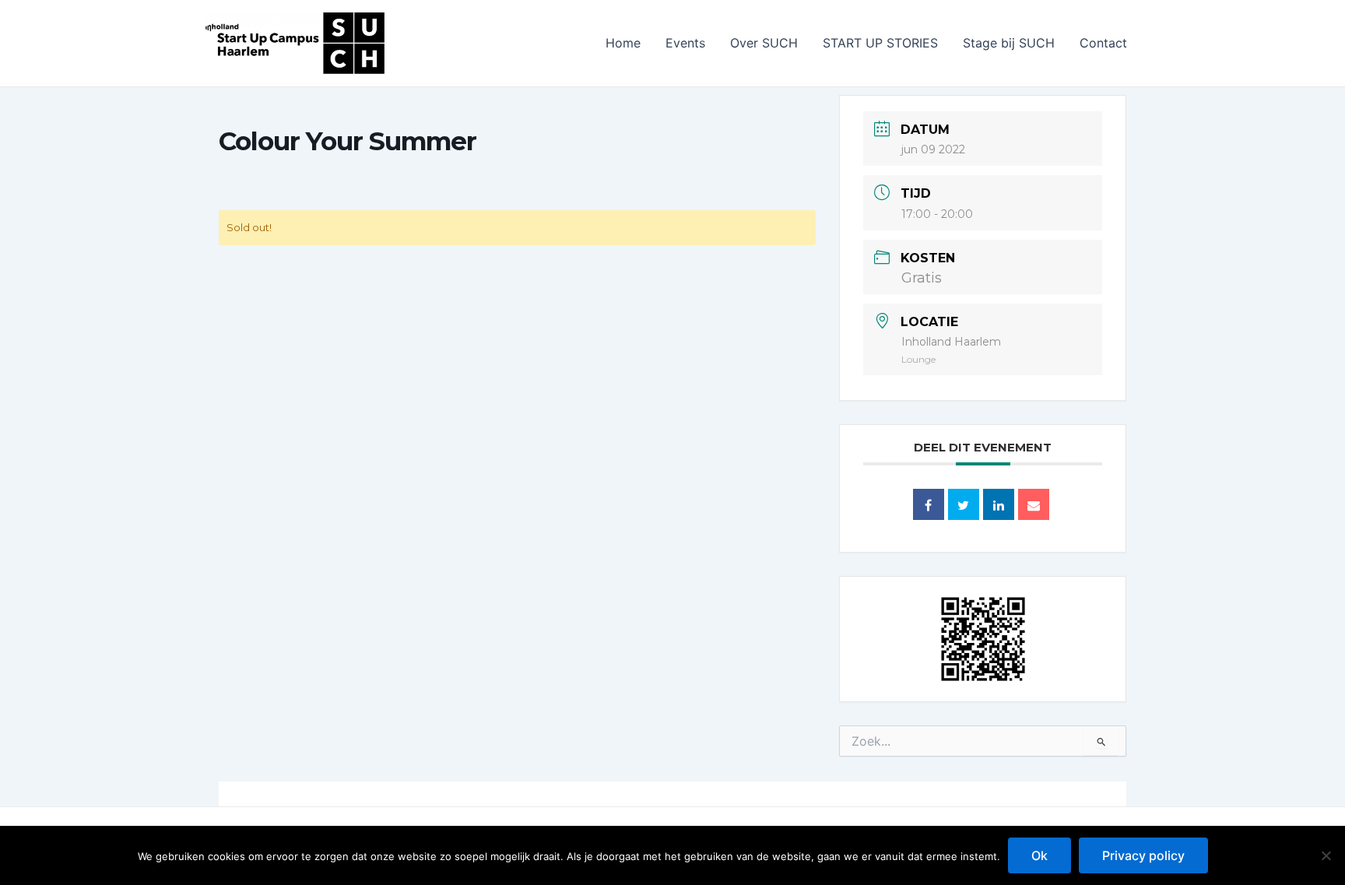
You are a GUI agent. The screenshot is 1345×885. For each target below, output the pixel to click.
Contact (1103, 43)
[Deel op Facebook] (928, 504)
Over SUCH (764, 43)
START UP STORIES (880, 43)
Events (685, 43)
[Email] (1033, 504)
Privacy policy (1143, 855)
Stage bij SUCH (1009, 43)
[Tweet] (963, 504)
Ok (1039, 855)
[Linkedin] (998, 504)
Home (623, 43)
